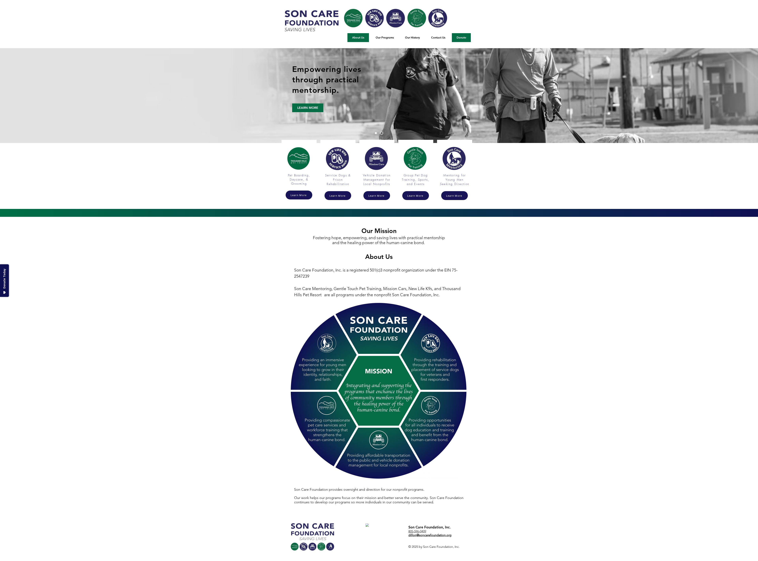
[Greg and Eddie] (376, 133)
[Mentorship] (382, 133)
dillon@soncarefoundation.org (429, 535)
